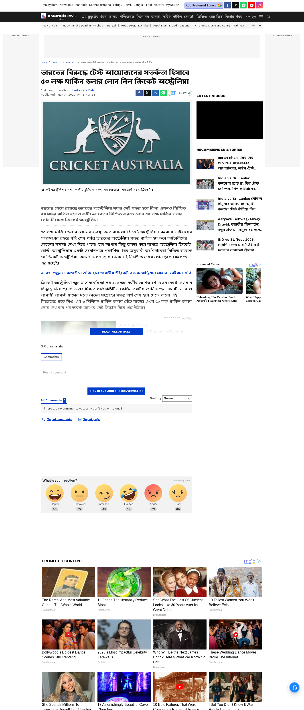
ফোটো (189, 16)
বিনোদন (142, 16)
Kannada (81, 4)
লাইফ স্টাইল (172, 16)
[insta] (259, 5)
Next (260, 25)
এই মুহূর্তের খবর (94, 16)
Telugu (117, 4)
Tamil (128, 4)
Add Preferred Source (201, 5)
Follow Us (184, 92)
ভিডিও (202, 16)
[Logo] (60, 17)
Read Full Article (116, 331)
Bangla (138, 4)
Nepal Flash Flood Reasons (170, 25)
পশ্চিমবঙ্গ (127, 16)
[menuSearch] (268, 16)
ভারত (113, 16)
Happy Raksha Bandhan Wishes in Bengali (89, 25)
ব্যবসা (155, 16)
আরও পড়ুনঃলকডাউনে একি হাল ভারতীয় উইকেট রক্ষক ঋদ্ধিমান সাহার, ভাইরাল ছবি (116, 272)
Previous (253, 25)
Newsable (66, 4)
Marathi (159, 4)
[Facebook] (227, 5)
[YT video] (251, 5)
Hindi (148, 4)
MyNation (172, 4)
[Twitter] (235, 5)
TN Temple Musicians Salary (211, 25)
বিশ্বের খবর (233, 16)
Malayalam (50, 4)
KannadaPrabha (100, 4)
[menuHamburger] (261, 16)
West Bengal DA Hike (134, 25)
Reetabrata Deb (82, 90)
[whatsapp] (243, 5)
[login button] (255, 17)
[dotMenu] (248, 16)
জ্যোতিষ (216, 16)
